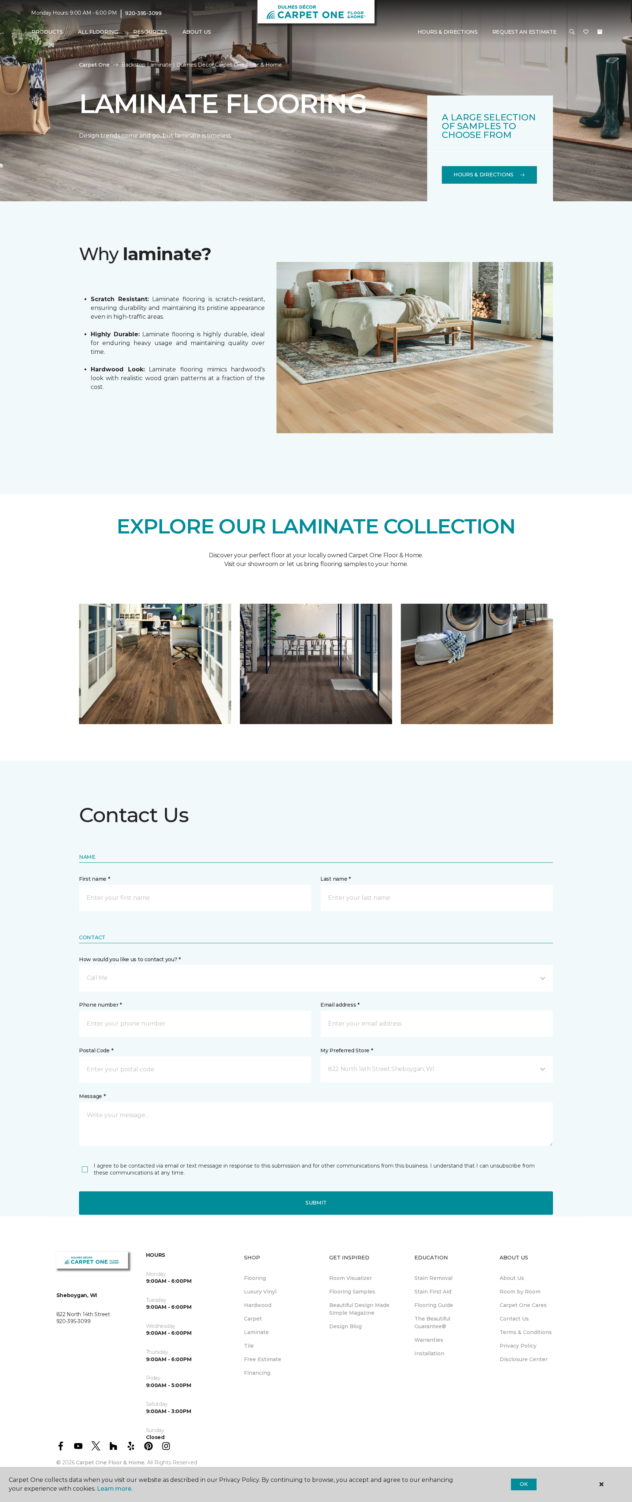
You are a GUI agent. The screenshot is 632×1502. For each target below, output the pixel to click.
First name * (94, 878)
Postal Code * (96, 1050)
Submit (316, 1202)
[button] (572, 32)
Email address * (340, 1004)
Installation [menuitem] (429, 1353)
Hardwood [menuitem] (257, 1305)
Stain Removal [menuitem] (433, 1278)
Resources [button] (150, 32)
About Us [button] (197, 32)
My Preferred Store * (346, 1050)
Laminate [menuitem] (256, 1332)
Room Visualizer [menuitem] (350, 1278)
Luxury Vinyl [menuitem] (260, 1291)
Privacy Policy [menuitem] (518, 1345)
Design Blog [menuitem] (345, 1326)
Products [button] (47, 32)
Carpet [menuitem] (253, 1318)
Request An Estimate (524, 32)
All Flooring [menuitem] (98, 32)
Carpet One (94, 64)
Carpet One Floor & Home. (111, 1462)
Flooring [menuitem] (255, 1278)
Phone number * (100, 1004)
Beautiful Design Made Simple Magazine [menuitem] (359, 1309)
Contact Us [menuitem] (514, 1318)
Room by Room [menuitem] (520, 1291)
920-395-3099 (143, 13)
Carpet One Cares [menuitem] (523, 1305)
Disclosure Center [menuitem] (524, 1359)
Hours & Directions (448, 32)
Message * (92, 1096)
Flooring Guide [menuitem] (433, 1305)
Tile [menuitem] (249, 1345)
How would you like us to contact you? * (130, 959)
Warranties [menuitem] (428, 1340)
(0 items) (599, 31)
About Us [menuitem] (512, 1278)
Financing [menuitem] (257, 1373)
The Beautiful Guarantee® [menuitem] (432, 1322)
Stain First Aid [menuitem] (432, 1291)
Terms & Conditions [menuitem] (526, 1332)
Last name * (335, 878)
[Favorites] (586, 32)
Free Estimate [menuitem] (262, 1359)
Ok (523, 1484)
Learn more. (114, 1488)
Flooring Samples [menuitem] (352, 1291)
